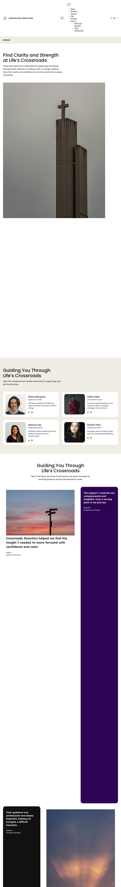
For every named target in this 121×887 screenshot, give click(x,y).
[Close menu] (69, 4)
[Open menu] (62, 18)
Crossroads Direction (21, 18)
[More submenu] (75, 21)
